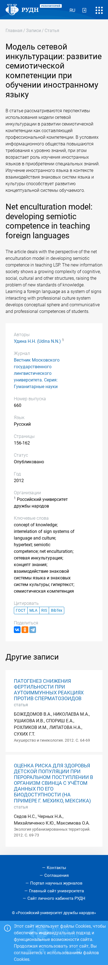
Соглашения (56, 875)
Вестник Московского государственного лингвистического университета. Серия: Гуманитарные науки (37, 373)
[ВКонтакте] (17, 629)
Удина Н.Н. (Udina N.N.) (37, 341)
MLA (33, 610)
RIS (44, 610)
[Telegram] (32, 629)
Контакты (56, 867)
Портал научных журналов (56, 883)
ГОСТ (20, 610)
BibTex (56, 610)
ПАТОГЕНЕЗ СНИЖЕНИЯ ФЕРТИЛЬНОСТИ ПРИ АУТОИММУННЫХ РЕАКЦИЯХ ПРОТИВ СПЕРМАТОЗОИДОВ (49, 689)
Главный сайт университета (56, 890)
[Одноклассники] (25, 629)
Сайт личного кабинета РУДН (56, 898)
